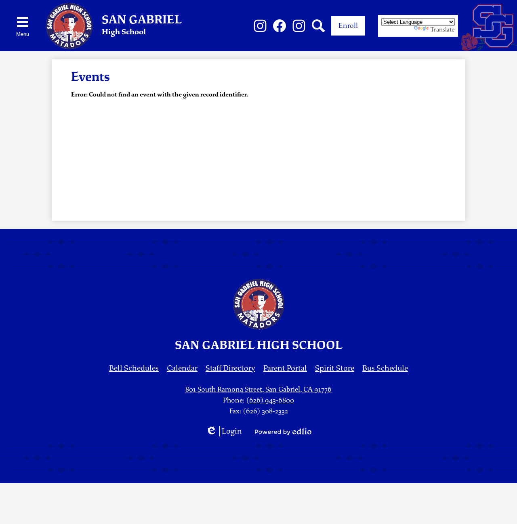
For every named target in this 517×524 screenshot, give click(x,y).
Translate (442, 30)
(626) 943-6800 (270, 400)
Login (224, 431)
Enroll (348, 25)
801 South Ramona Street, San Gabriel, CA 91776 (258, 389)
